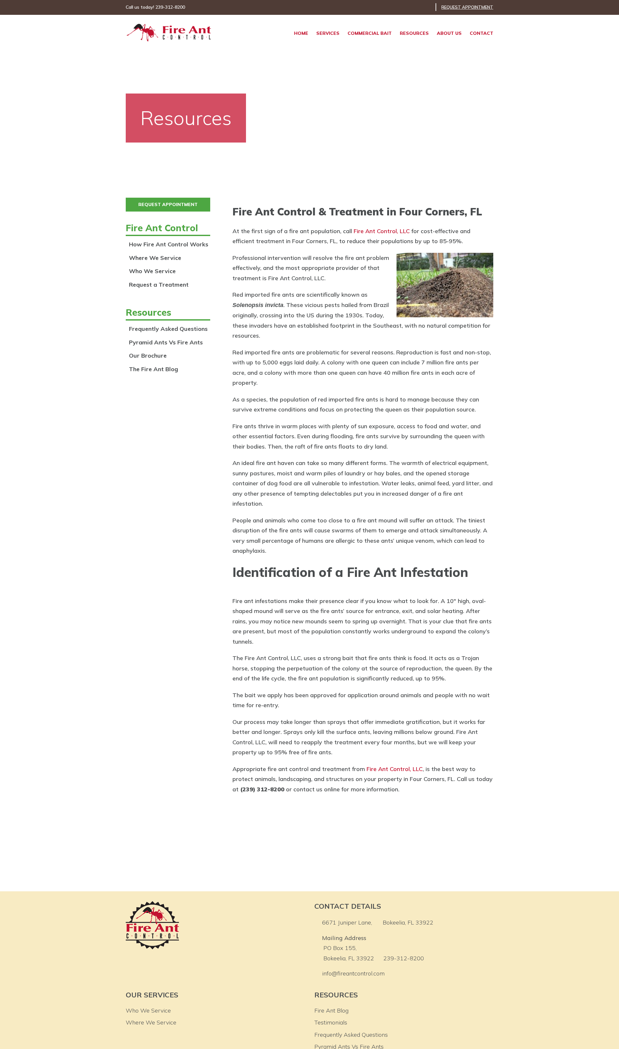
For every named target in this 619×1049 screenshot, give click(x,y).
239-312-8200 (403, 958)
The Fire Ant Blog (153, 369)
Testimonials (330, 1022)
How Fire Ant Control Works (168, 244)
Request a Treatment (159, 284)
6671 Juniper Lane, (377, 922)
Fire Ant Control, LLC (382, 231)
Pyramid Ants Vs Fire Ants (166, 342)
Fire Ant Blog (331, 1010)
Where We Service (155, 258)
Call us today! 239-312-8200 (155, 7)
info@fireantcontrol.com (353, 973)
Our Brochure (148, 355)
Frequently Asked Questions (168, 328)
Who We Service (152, 271)
